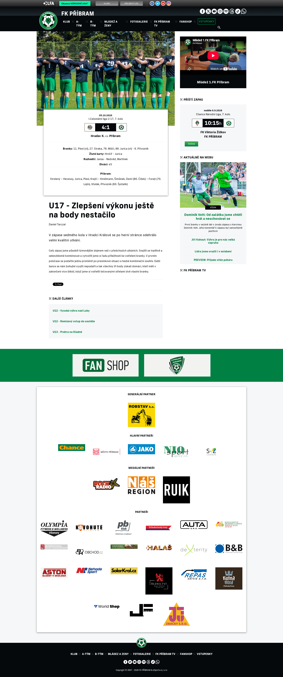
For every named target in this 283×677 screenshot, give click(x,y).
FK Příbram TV (162, 23)
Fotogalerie (139, 21)
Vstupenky (206, 21)
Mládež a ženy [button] (110, 23)
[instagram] (220, 11)
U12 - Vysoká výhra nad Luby (71, 310)
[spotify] (226, 11)
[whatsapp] (243, 11)
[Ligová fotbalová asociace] (48, 4)
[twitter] (208, 11)
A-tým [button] (79, 23)
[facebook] (202, 11)
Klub (74, 654)
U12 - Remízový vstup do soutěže (74, 321)
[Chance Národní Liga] (74, 4)
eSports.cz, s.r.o (160, 670)
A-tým (86, 654)
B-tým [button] (93, 23)
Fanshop (185, 21)
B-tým (99, 654)
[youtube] (214, 11)
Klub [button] (66, 21)
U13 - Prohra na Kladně (67, 332)
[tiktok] (237, 11)
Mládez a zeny (118, 654)
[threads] (232, 11)
